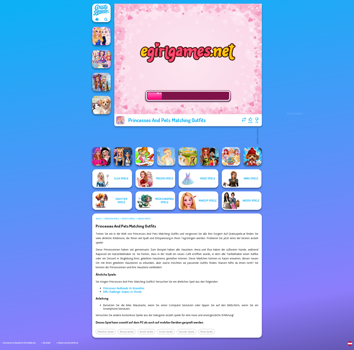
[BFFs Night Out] (101, 36)
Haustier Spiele (186, 331)
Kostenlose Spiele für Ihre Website (20, 342)
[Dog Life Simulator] (187, 156)
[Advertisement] (295, 59)
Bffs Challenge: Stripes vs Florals (122, 291)
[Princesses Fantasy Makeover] (101, 82)
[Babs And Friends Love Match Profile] (209, 156)
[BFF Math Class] (231, 156)
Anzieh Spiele (144, 218)
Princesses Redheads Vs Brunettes (123, 288)
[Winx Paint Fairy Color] (144, 156)
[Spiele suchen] (106, 19)
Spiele (99, 218)
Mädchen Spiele (111, 218)
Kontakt (47, 342)
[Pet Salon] (101, 105)
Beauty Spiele (128, 218)
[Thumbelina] (166, 156)
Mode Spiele (206, 331)
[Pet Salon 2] (252, 156)
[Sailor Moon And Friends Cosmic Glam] (123, 156)
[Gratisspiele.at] (96, 19)
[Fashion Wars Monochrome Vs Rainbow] (101, 156)
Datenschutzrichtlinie (68, 342)
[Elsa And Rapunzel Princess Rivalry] (101, 59)
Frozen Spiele (166, 331)
